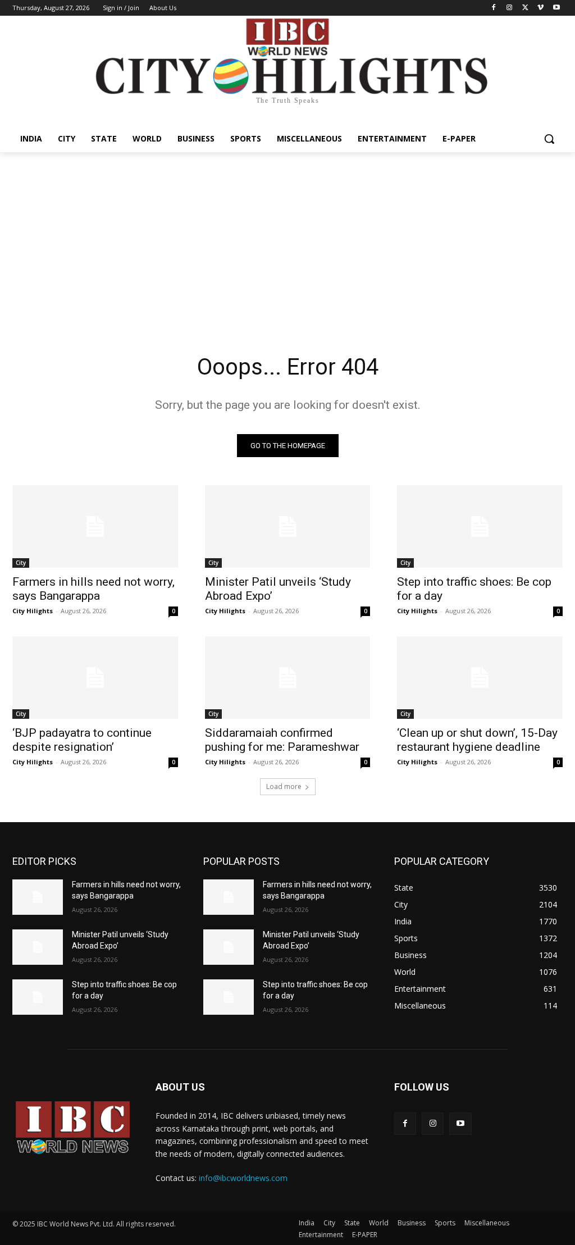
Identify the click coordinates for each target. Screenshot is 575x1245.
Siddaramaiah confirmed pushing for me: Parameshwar (282, 740)
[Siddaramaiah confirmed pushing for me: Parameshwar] (288, 677)
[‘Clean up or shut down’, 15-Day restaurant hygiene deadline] (480, 677)
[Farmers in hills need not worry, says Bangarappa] (95, 526)
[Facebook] (493, 8)
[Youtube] (556, 8)
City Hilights (32, 610)
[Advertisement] (287, 236)
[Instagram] (509, 8)
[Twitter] (525, 8)
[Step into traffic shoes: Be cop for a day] (480, 526)
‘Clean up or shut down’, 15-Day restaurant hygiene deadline (477, 740)
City (21, 563)
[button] (549, 138)
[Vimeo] (540, 8)
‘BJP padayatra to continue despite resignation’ (82, 740)
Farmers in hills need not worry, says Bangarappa (93, 589)
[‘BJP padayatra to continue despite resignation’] (95, 677)
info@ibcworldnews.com (243, 1178)
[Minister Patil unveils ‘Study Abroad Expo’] (288, 526)
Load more (284, 786)
